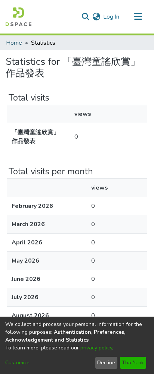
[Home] (18, 16)
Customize (17, 362)
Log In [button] (111, 17)
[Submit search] (85, 16)
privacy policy (96, 347)
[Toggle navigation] (137, 17)
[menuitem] (96, 16)
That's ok (133, 362)
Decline (106, 362)
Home (14, 43)
